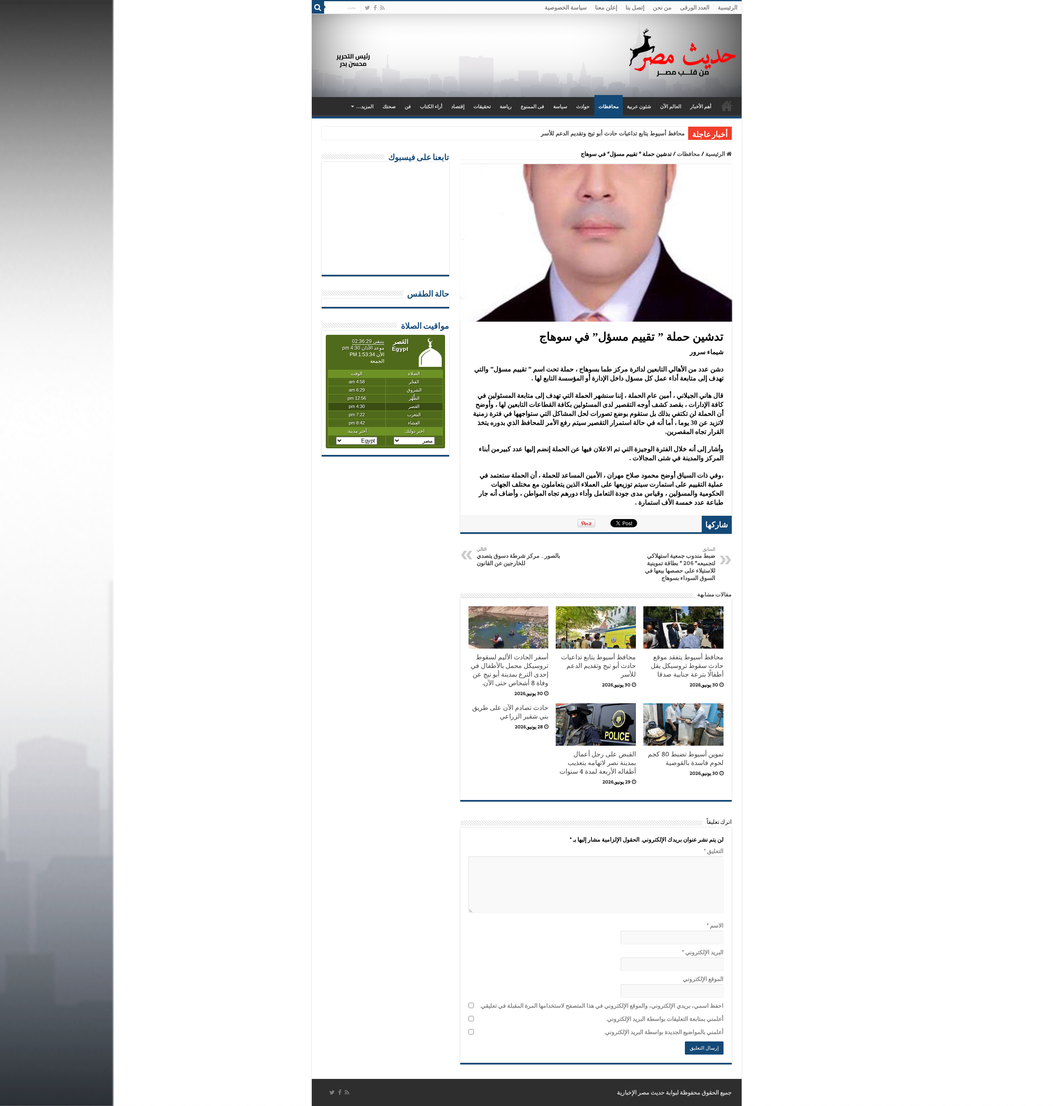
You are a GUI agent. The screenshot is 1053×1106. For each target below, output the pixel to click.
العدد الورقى (695, 7)
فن (408, 106)
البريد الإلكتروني (703, 952)
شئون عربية (639, 106)
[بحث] (318, 7)
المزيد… (364, 106)
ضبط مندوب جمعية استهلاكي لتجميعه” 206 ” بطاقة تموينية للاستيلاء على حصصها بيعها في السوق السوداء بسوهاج (680, 564)
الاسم (715, 925)
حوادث (582, 106)
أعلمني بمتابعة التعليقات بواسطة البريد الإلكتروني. (665, 1019)
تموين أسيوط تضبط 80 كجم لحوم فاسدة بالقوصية (686, 758)
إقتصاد (457, 106)
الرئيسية (728, 7)
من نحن (662, 7)
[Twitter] (367, 8)
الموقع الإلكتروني (703, 979)
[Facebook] (375, 8)
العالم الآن (670, 106)
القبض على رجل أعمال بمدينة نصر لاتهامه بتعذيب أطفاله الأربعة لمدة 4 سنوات (597, 763)
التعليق (714, 851)
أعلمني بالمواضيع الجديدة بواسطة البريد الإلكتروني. (664, 1032)
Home (727, 105)
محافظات (608, 106)
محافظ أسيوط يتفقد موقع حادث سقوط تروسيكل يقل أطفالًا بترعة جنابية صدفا (687, 666)
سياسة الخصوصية (566, 7)
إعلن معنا (606, 7)
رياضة (506, 106)
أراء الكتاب (431, 106)
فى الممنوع (532, 106)
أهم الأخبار (700, 106)
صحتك (389, 106)
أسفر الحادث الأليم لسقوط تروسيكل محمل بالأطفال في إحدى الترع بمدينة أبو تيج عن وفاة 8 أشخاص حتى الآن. (509, 670)
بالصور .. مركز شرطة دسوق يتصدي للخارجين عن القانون (518, 556)
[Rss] (382, 8)
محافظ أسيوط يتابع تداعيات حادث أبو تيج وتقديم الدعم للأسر (613, 133)
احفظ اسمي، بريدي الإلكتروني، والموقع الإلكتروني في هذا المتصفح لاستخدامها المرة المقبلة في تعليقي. (602, 1005)
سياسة (560, 106)
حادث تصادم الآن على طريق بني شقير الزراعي (510, 712)
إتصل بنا (635, 7)
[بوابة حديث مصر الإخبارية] (682, 51)
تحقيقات (482, 106)
